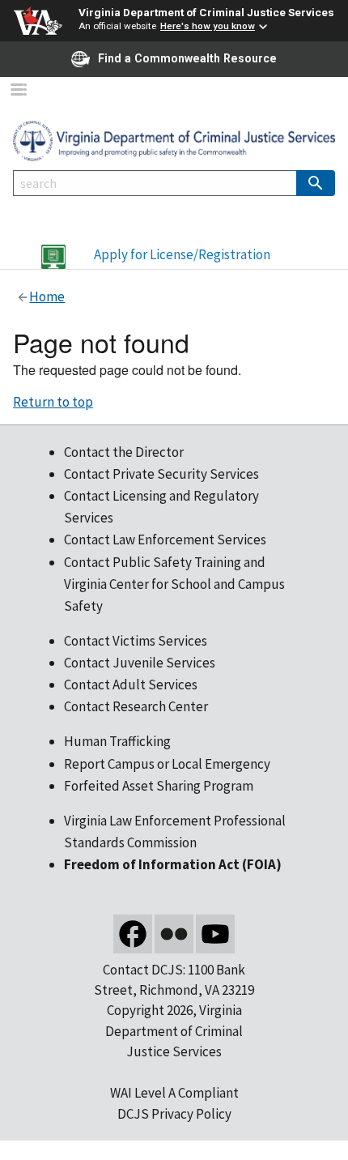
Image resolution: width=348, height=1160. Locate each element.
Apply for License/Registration (182, 254)
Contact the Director (124, 452)
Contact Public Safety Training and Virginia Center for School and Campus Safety (174, 584)
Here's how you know (207, 26)
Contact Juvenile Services (139, 663)
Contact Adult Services (130, 684)
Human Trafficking (117, 741)
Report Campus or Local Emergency (167, 764)
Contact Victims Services (135, 641)
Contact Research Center (136, 706)
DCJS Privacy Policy (174, 1114)
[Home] (174, 139)
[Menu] (18, 91)
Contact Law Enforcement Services (165, 539)
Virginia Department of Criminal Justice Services (206, 12)
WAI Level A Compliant (174, 1093)
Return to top (53, 402)
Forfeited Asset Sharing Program (158, 786)
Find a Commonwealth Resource (187, 58)
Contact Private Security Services (161, 474)
